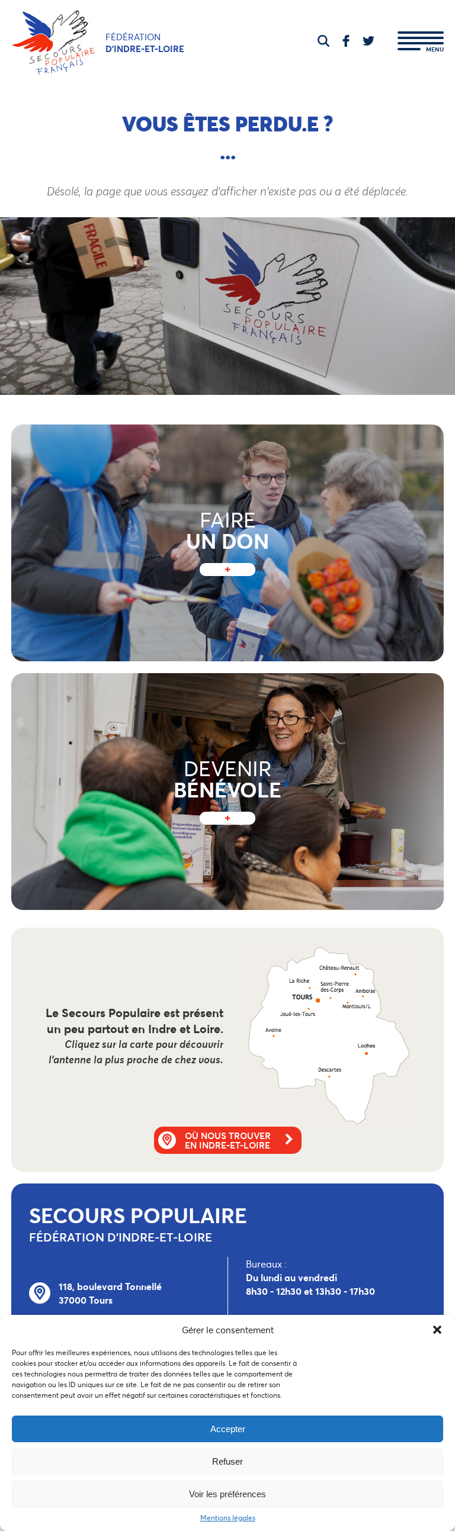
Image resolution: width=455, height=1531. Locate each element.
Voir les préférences (227, 1494)
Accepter (227, 1429)
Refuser (227, 1461)
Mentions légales (227, 1517)
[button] (437, 1330)
